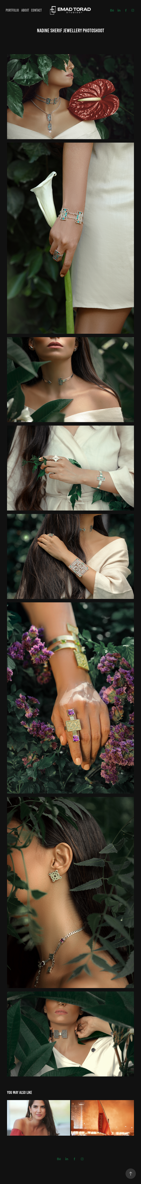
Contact (36, 10)
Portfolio (12, 10)
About (25, 10)
